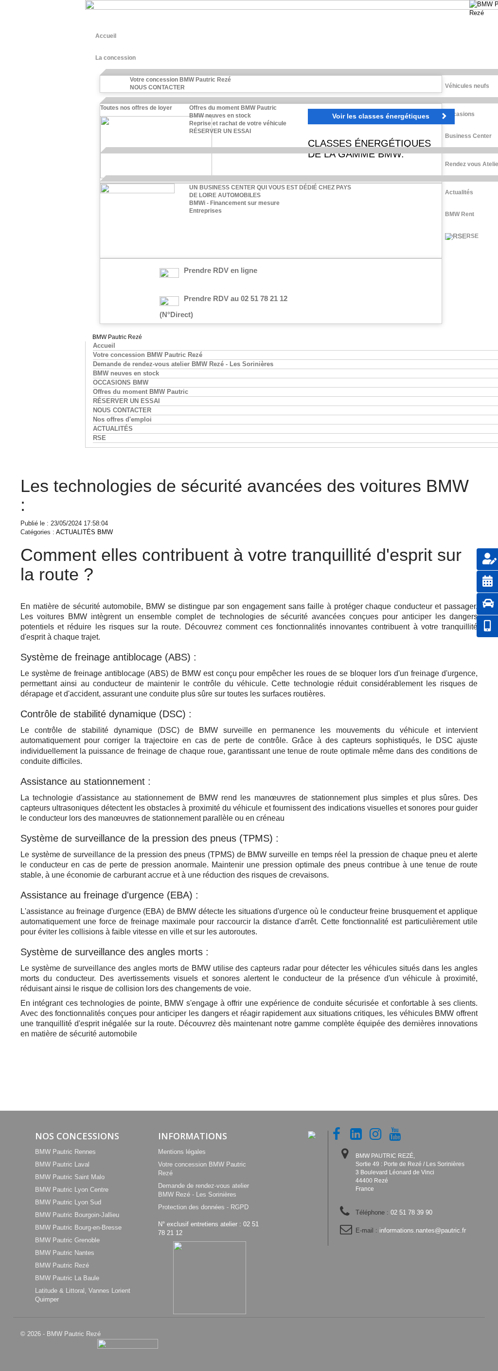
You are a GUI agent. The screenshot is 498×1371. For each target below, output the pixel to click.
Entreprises (205, 210)
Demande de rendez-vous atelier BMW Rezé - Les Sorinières (183, 364)
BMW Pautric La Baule (67, 1278)
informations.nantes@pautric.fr (422, 1230)
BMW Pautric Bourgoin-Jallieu (77, 1215)
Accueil (104, 345)
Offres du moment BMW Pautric (233, 107)
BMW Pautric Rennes (65, 1151)
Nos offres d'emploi (122, 419)
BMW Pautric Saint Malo (70, 1177)
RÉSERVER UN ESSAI (220, 131)
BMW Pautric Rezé (62, 1265)
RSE (99, 437)
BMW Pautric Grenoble (67, 1240)
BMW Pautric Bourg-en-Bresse (78, 1227)
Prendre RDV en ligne (220, 270)
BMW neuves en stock (220, 115)
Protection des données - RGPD (203, 1207)
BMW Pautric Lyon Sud (68, 1202)
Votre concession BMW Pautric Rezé (180, 79)
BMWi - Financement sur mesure (234, 203)
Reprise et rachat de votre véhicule (237, 123)
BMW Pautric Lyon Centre (71, 1189)
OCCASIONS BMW (120, 382)
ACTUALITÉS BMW (84, 532)
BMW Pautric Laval (62, 1164)
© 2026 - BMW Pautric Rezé (60, 1333)
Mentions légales (182, 1151)
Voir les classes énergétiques (380, 116)
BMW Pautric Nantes (64, 1252)
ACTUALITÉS (113, 428)
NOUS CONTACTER (157, 87)
